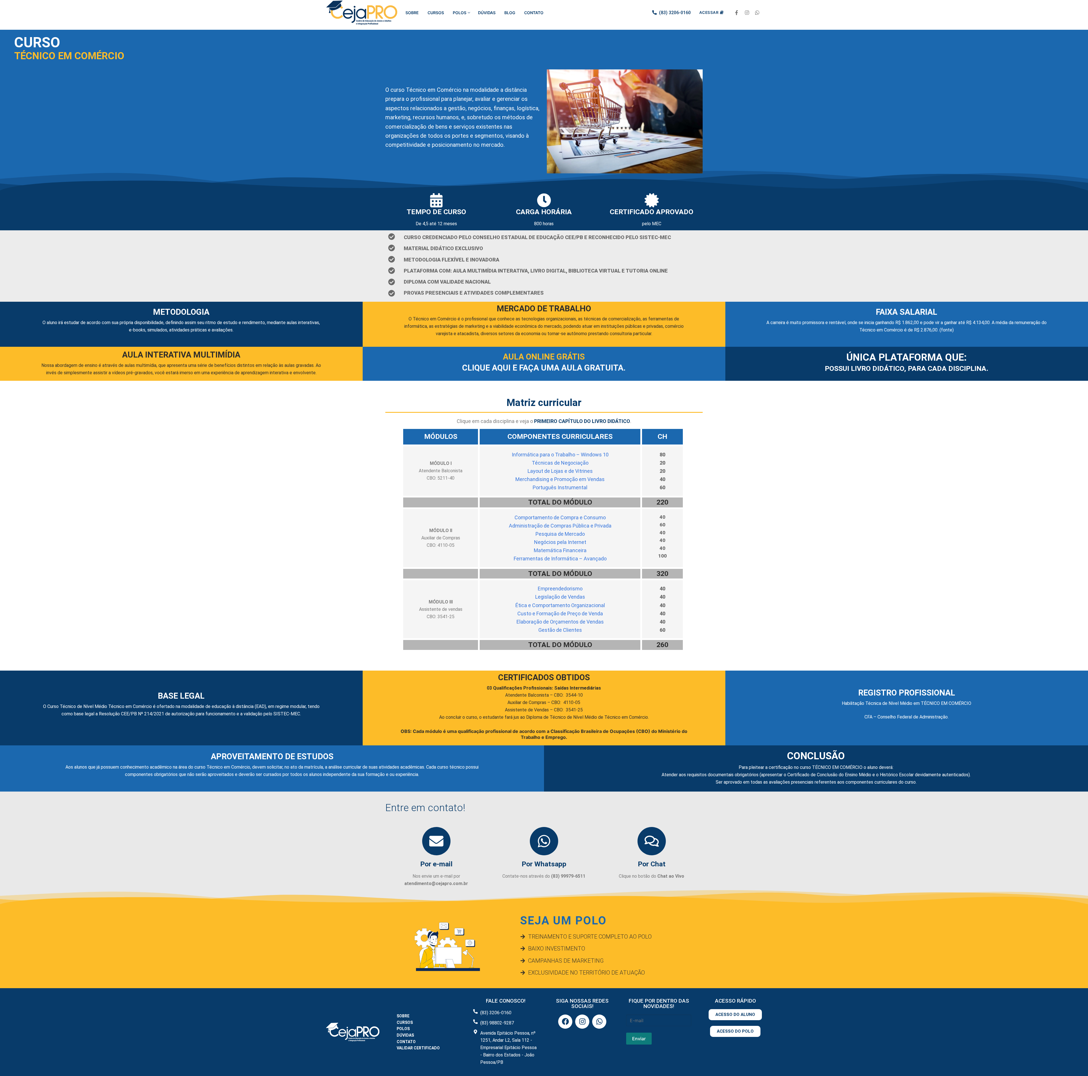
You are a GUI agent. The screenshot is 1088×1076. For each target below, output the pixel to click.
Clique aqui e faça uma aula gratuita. (544, 368)
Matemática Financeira (560, 550)
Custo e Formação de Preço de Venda (560, 613)
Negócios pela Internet (560, 542)
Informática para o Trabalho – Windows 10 (560, 455)
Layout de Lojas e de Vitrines (560, 471)
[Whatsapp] (757, 12)
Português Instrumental (560, 487)
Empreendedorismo (560, 589)
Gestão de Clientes (560, 630)
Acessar (709, 12)
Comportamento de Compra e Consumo (560, 517)
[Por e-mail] (436, 841)
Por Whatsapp (544, 864)
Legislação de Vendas (560, 597)
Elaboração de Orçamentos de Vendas (560, 622)
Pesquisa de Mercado (560, 534)
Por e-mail (436, 864)
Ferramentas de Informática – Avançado (560, 559)
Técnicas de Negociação (560, 463)
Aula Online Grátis (544, 356)
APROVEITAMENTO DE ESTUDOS (272, 756)
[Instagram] (747, 12)
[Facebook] (736, 12)
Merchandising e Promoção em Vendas (560, 479)
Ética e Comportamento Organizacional (560, 605)
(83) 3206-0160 (675, 12)
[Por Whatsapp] (544, 841)
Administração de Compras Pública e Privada (560, 526)
